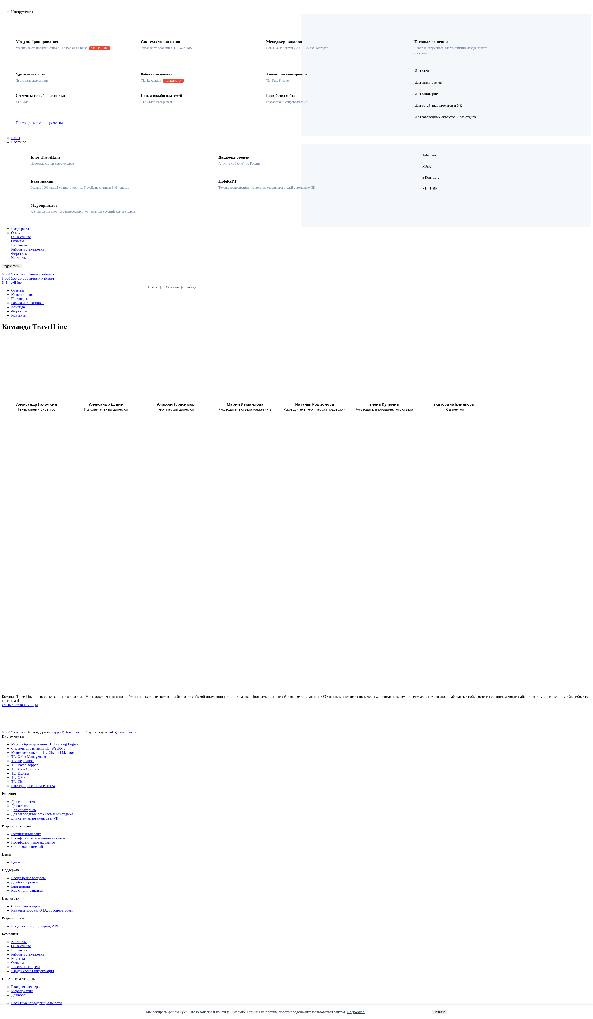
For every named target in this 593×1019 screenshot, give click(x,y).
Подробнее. (356, 1012)
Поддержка (20, 229)
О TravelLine (21, 946)
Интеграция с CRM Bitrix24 (33, 786)
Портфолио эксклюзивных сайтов (38, 838)
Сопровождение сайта (28, 846)
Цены (15, 138)
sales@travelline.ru (123, 732)
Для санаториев (23, 810)
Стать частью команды (20, 705)
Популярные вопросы (28, 878)
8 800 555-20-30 (14, 274)
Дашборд (18, 995)
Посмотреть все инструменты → (41, 123)
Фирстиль (19, 311)
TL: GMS (18, 777)
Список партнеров (26, 906)
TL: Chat (18, 782)
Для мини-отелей (24, 802)
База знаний (20, 886)
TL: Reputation (22, 761)
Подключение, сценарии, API (34, 926)
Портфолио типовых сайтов (33, 842)
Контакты (19, 315)
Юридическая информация (32, 971)
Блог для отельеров (26, 987)
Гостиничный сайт (26, 834)
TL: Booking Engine (44, 744)
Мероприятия (22, 294)
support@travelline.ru (68, 732)
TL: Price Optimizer (26, 769)
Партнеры (19, 299)
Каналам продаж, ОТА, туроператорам (42, 910)
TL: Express (20, 773)
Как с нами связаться (27, 890)
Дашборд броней (24, 882)
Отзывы (17, 290)
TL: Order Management (28, 757)
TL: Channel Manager (43, 752)
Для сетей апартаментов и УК (34, 818)
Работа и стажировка (27, 303)
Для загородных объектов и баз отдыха (42, 814)
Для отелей (20, 806)
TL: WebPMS (38, 748)
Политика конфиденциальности (36, 1003)
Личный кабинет (40, 274)
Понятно (439, 1012)
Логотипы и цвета (25, 967)
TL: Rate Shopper (24, 765)
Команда (18, 307)
